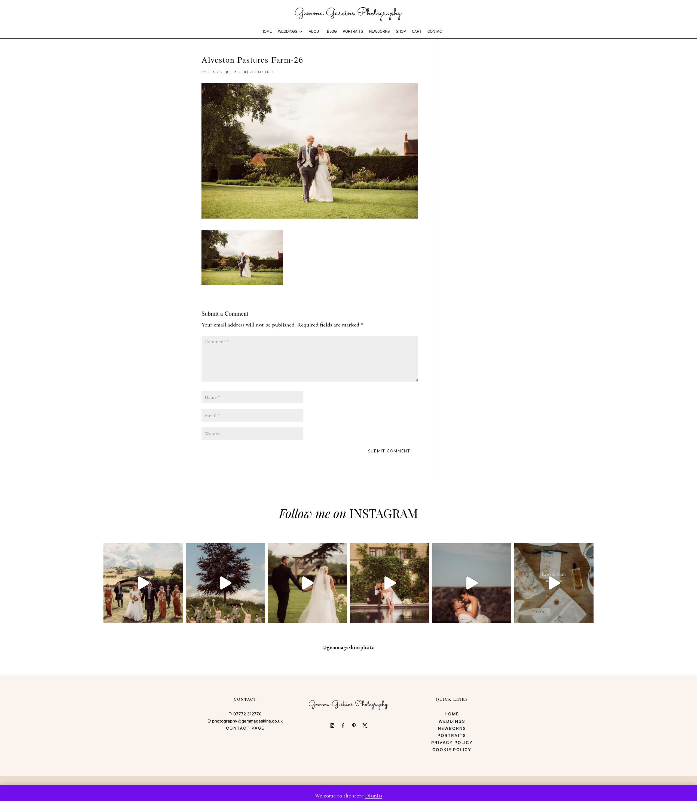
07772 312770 (247, 714)
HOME (266, 32)
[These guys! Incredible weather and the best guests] (554, 583)
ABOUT (315, 32)
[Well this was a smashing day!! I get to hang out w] (307, 583)
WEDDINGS (287, 32)
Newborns (379, 32)
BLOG (332, 32)
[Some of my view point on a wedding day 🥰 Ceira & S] (389, 583)
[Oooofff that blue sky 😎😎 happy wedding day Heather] (472, 583)
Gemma (214, 72)
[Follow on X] (364, 725)
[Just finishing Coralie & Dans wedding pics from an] (225, 583)
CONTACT (435, 32)
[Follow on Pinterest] (354, 725)
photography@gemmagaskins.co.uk (247, 721)
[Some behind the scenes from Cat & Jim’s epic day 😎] (143, 583)
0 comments (261, 72)
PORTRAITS (353, 32)
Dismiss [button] (373, 795)
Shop (401, 32)
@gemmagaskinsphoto (348, 647)
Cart (416, 32)
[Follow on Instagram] (332, 725)
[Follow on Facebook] (343, 725)
